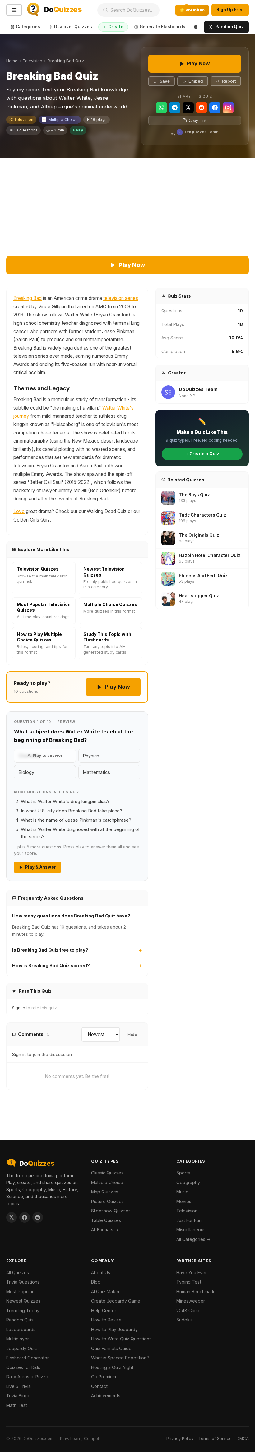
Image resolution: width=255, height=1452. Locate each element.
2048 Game (188, 1310)
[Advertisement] (127, 204)
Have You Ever (191, 1272)
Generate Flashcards (162, 26)
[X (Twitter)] (188, 107)
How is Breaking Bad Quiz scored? (51, 965)
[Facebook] (214, 107)
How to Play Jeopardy (114, 1329)
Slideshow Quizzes (111, 1210)
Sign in (18, 1007)
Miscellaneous (191, 1229)
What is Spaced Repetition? (120, 1357)
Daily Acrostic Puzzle (27, 1376)
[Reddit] (201, 107)
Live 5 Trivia (18, 1386)
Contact (99, 1386)
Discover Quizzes (73, 26)
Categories (28, 26)
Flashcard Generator (27, 1357)
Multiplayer (17, 1338)
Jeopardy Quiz (21, 1348)
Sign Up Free (230, 9)
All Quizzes (17, 1272)
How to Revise (106, 1319)
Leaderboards (20, 1329)
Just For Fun (189, 1220)
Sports (183, 1172)
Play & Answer (40, 867)
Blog (95, 1281)
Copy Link (198, 120)
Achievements (105, 1395)
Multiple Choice (63, 119)
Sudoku (184, 1319)
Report (229, 81)
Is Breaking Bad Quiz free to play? (50, 950)
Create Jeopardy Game (115, 1300)
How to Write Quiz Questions (121, 1338)
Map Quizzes (104, 1191)
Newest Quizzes (23, 1300)
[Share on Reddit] (37, 1217)
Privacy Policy (179, 1438)
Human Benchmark (195, 1291)
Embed (195, 81)
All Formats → (104, 1229)
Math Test (16, 1405)
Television (32, 60)
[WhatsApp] (161, 107)
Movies (183, 1201)
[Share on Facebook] (24, 1217)
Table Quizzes (106, 1220)
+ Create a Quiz (202, 453)
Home (11, 60)
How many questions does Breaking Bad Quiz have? (71, 915)
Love (19, 511)
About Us (100, 1272)
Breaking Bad (27, 298)
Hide (132, 1034)
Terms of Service (215, 1438)
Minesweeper (190, 1300)
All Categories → (193, 1239)
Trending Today (22, 1310)
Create (115, 26)
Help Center (103, 1310)
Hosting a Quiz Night (112, 1367)
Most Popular (20, 1291)
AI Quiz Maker (105, 1291)
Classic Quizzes (107, 1172)
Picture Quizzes (107, 1201)
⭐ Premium (192, 9)
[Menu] (14, 10)
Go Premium (103, 1376)
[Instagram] (228, 107)
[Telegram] (174, 107)
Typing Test (188, 1281)
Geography (188, 1182)
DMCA (243, 1438)
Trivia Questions (22, 1281)
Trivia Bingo (18, 1395)
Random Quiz (229, 26)
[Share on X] (11, 1217)
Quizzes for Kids (23, 1367)
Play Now (198, 63)
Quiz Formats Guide (111, 1348)
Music (182, 1191)
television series (120, 298)
